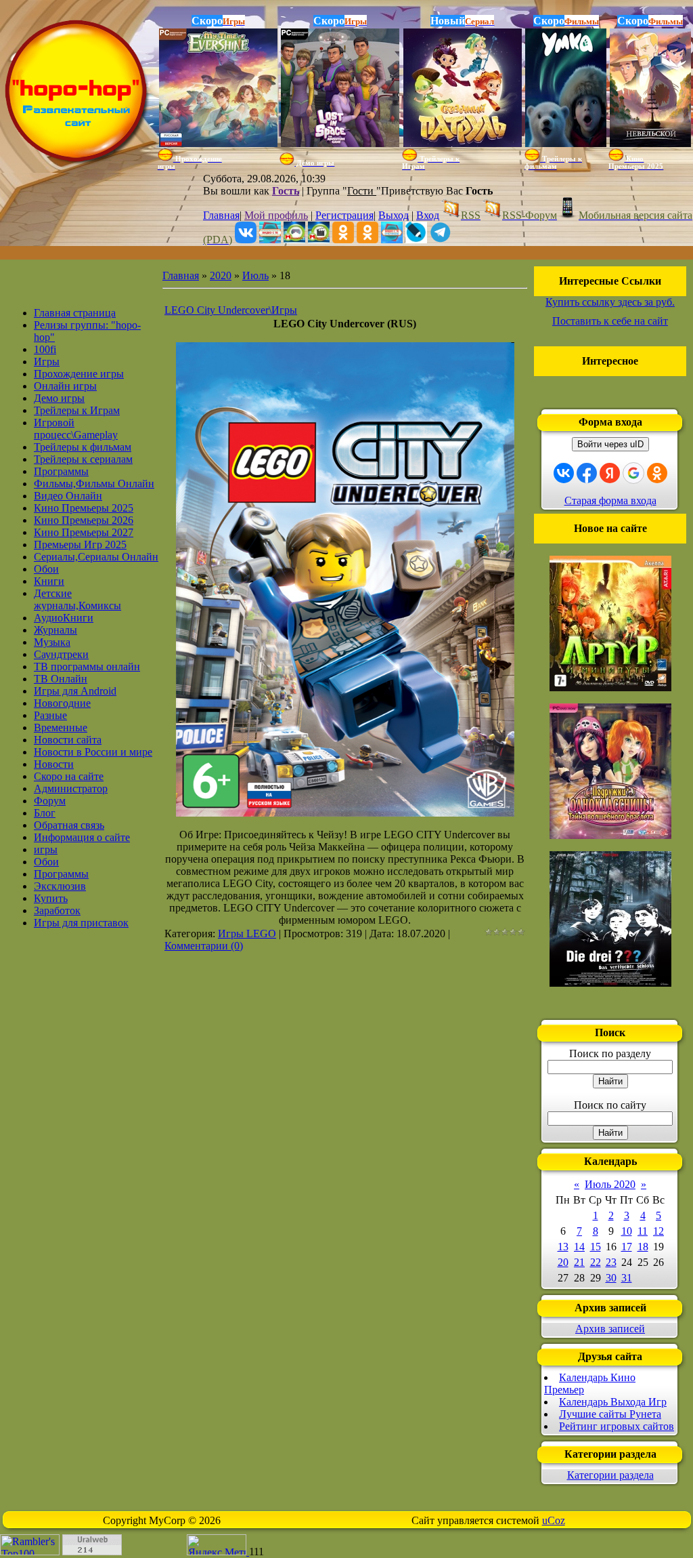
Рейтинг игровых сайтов (616, 1426)
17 (626, 1246)
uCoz (553, 1520)
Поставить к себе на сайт (610, 321)
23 (611, 1262)
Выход (393, 215)
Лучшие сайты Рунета (610, 1414)
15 (595, 1246)
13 (563, 1246)
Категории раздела (610, 1475)
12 (658, 1231)
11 (643, 1231)
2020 (220, 275)
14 (579, 1246)
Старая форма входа (610, 500)
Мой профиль (276, 215)
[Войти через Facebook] (587, 473)
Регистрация (344, 215)
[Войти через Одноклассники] (657, 473)
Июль (255, 275)
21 (579, 1262)
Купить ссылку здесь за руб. (610, 302)
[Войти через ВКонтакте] (564, 473)
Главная (221, 215)
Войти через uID (610, 444)
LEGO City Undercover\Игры (230, 310)
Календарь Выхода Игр (613, 1402)
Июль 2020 (610, 1184)
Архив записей (610, 1328)
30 (611, 1278)
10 (626, 1231)
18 (643, 1246)
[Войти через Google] (633, 473)
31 (626, 1278)
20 (563, 1262)
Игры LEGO (247, 933)
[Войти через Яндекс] (610, 473)
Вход (427, 215)
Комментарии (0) (203, 945)
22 (595, 1262)
